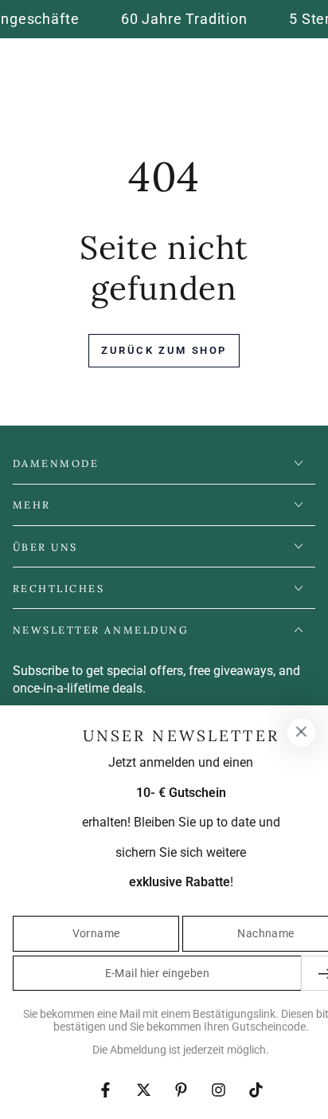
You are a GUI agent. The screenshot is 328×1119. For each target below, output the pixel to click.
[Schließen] (301, 732)
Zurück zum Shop (164, 350)
